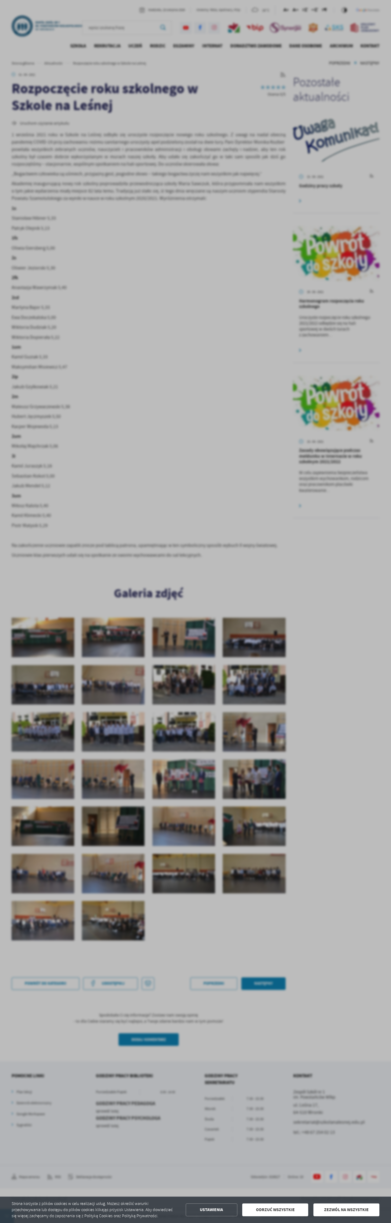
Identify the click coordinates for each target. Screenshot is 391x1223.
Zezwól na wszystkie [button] (346, 1210)
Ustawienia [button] (211, 1210)
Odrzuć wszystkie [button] (275, 1210)
